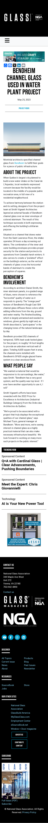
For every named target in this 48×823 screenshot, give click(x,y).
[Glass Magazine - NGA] (23, 17)
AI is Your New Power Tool (23, 503)
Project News (24, 108)
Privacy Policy (29, 812)
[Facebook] (11, 637)
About (5, 668)
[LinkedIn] (23, 637)
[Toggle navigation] (7, 40)
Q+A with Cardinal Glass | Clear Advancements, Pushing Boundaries (22, 465)
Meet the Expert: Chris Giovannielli (20, 486)
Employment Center (20, 721)
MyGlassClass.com (20, 717)
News (4, 665)
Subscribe (6, 804)
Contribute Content (19, 744)
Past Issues (29, 665)
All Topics (6, 658)
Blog (26, 661)
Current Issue (8, 661)
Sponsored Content (13, 456)
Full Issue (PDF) (9, 800)
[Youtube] (4, 637)
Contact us (8, 592)
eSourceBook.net (19, 725)
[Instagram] (17, 637)
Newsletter (29, 668)
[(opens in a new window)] (24, 56)
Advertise (19, 734)
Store (26, 685)
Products (28, 658)
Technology (8, 499)
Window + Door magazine (23, 729)
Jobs (4, 688)
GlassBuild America (20, 713)
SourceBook (8, 685)
